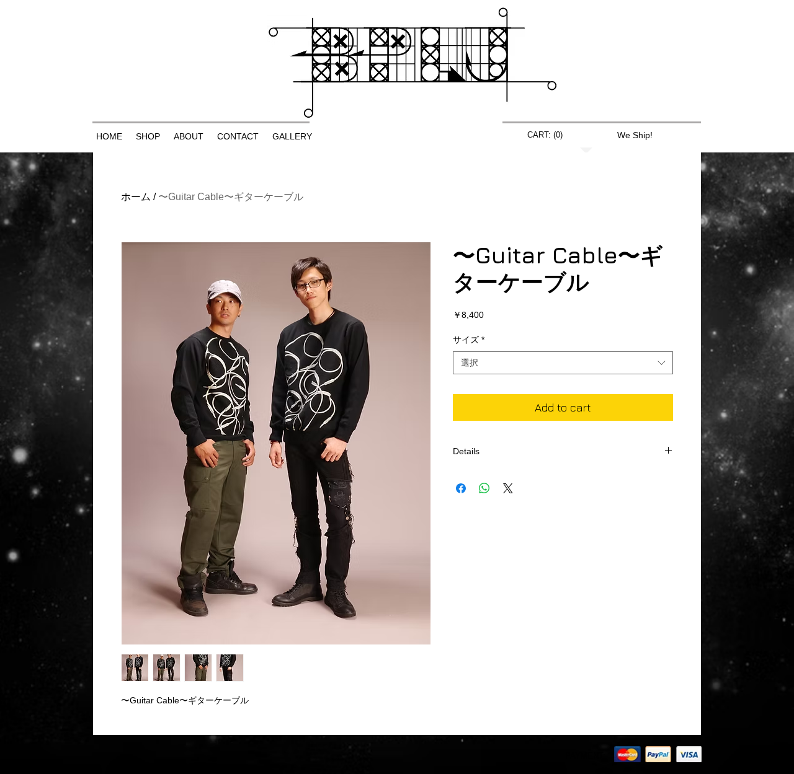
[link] (543, 134)
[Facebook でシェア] (460, 488)
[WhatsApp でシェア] (484, 488)
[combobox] (563, 363)
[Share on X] (508, 488)
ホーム (136, 196)
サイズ (468, 340)
